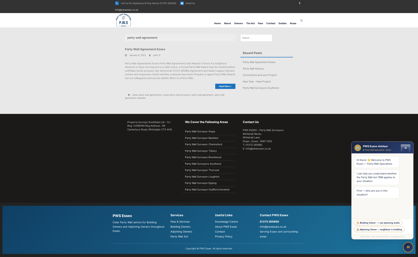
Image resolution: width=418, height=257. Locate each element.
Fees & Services (180, 221)
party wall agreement (202, 94)
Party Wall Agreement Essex (145, 49)
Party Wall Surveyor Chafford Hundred (207, 189)
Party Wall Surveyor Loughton (202, 176)
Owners (238, 23)
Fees (260, 23)
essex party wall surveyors (176, 94)
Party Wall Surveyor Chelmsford (203, 144)
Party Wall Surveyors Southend (261, 87)
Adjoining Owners (181, 231)
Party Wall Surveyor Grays (200, 131)
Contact (270, 23)
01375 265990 (269, 221)
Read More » (225, 86)
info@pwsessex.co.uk (126, 9)
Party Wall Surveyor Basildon (201, 138)
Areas (293, 23)
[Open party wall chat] (408, 247)
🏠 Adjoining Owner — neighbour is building (379, 229)
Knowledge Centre (226, 221)
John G (156, 55)
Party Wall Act (179, 236)
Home (217, 23)
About (227, 23)
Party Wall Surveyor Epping (201, 183)
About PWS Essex (226, 226)
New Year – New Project (257, 81)
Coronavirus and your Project (260, 75)
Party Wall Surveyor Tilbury (201, 150)
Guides (283, 23)
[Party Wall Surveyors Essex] (123, 20)
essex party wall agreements (147, 94)
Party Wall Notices (253, 68)
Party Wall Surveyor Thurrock (202, 170)
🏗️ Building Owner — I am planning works (378, 222)
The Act (250, 23)
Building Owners (180, 226)
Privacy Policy (224, 236)
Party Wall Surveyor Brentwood (203, 157)
